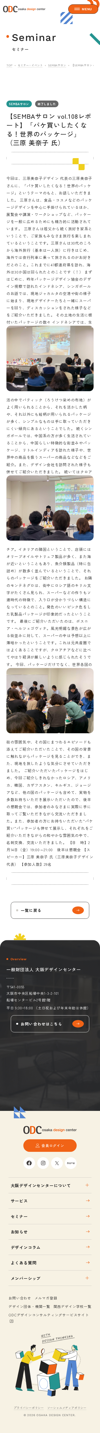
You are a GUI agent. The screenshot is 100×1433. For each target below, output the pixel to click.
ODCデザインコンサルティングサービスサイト (48, 1314)
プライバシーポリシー (29, 1408)
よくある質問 (24, 1262)
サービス (19, 1201)
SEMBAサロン (57, 65)
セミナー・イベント (30, 65)
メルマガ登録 (46, 1297)
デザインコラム (26, 1247)
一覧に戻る (31, 910)
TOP (9, 65)
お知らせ (19, 1231)
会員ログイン (53, 1145)
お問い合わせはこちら (41, 1023)
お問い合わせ (19, 1297)
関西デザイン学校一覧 (73, 1306)
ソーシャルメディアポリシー (66, 1408)
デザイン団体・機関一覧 (29, 1306)
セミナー (19, 1216)
